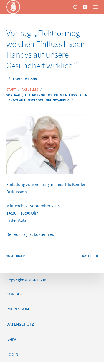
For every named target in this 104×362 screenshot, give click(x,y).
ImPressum (17, 309)
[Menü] (95, 6)
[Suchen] (75, 7)
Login (12, 354)
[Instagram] (85, 7)
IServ (11, 339)
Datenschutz (20, 324)
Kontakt (15, 294)
